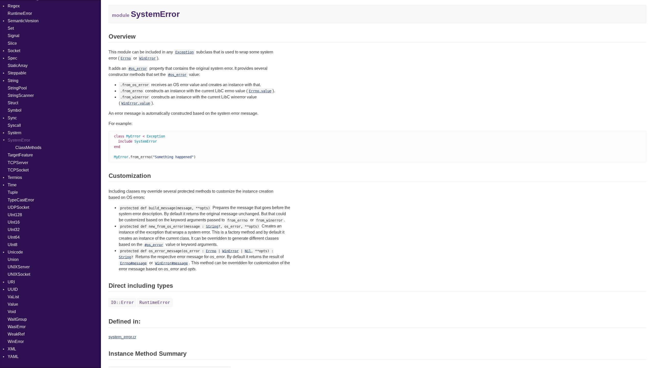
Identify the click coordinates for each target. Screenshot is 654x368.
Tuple (13, 192)
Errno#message (133, 263)
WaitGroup (17, 319)
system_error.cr (122, 337)
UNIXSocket (19, 274)
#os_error (138, 68)
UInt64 (14, 237)
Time (12, 185)
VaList (13, 297)
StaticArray (18, 65)
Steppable (17, 73)
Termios (15, 177)
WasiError (17, 327)
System (14, 133)
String (13, 80)
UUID (13, 289)
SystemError (19, 140)
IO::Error (122, 302)
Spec (12, 58)
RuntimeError (20, 13)
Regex (14, 6)
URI (11, 282)
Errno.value (260, 91)
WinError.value (135, 103)
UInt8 (12, 245)
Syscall (14, 125)
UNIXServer (19, 267)
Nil (248, 251)
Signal (13, 35)
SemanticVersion (23, 21)
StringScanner (21, 95)
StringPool (17, 88)
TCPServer (18, 162)
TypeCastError (21, 200)
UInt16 (14, 222)
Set (11, 28)
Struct (13, 103)
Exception (184, 52)
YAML (13, 356)
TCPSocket (18, 170)
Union (13, 259)
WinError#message (171, 263)
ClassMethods (28, 147)
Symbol (14, 110)
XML (12, 349)
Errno (126, 58)
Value (13, 304)
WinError (16, 341)
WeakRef (16, 334)
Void (12, 311)
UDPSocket (18, 207)
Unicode (15, 252)
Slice (12, 43)
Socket (14, 51)
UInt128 (15, 215)
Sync (12, 118)
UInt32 (14, 229)
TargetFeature (20, 155)
